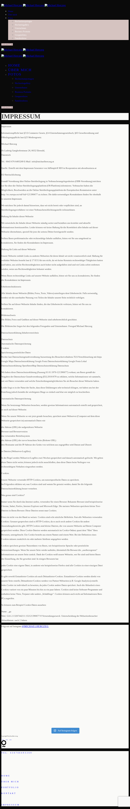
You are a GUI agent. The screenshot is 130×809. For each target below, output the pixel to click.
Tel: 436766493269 (16, 753)
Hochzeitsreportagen (23, 21)
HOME (5, 776)
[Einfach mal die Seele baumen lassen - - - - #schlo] (94, 645)
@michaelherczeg (35, 626)
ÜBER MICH (10, 782)
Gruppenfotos (21, 35)
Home (10, 11)
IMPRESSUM (10, 805)
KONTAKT (7, 44)
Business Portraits (22, 31)
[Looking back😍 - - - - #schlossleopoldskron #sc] (94, 677)
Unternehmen (20, 28)
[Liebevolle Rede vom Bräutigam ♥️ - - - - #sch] (36, 676)
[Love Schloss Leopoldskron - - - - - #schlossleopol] (36, 710)
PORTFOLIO (10, 787)
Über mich (12, 15)
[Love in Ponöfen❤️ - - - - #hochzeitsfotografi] (94, 701)
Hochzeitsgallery (22, 25)
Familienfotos (20, 38)
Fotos (10, 18)
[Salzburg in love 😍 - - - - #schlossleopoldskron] (36, 641)
